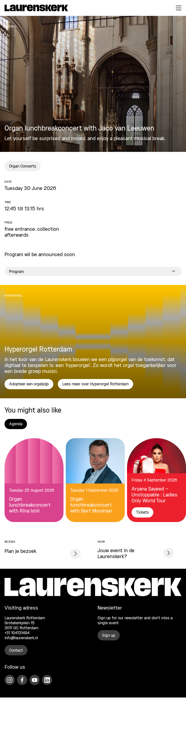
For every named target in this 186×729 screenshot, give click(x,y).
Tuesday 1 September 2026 (94, 490)
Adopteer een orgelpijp (29, 384)
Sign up (108, 635)
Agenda (15, 424)
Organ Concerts (22, 166)
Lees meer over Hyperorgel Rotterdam (95, 384)
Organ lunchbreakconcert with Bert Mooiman (91, 505)
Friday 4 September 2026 (154, 480)
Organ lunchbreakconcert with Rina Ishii (30, 505)
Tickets (142, 512)
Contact (16, 650)
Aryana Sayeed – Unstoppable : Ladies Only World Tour (154, 495)
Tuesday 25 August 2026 (31, 490)
